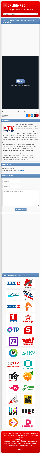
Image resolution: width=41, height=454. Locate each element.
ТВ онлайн (28, 10)
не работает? (6, 115)
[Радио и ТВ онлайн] (16, 5)
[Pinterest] (37, 115)
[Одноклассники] (29, 115)
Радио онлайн (16, 10)
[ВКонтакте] (27, 115)
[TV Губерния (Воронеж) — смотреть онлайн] (9, 133)
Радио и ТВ (22, 440)
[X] (35, 115)
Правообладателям (22, 435)
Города (24, 433)
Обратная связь (9, 435)
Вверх (21, 449)
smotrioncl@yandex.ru (25, 445)
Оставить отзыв (21, 209)
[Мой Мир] (32, 115)
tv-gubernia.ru (21, 170)
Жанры (17, 433)
